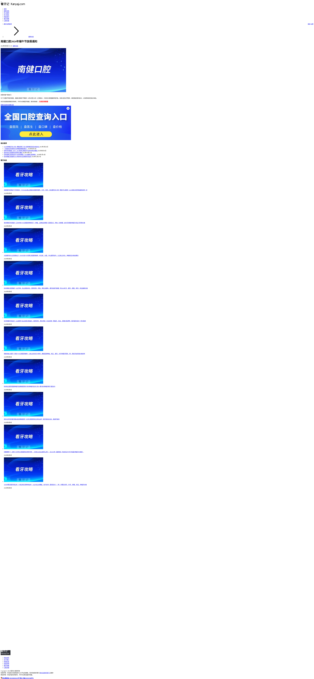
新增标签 (6, 661)
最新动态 (6, 11)
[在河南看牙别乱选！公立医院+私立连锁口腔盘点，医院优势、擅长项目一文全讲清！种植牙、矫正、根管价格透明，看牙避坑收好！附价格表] (23, 318)
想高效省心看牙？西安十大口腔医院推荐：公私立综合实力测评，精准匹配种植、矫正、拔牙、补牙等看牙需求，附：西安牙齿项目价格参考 (44, 353)
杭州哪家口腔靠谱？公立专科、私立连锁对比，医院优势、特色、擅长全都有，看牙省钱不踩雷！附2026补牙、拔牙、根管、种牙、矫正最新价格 (46, 288)
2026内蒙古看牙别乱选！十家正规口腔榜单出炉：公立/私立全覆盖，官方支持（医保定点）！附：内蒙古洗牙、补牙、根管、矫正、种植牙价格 (45, 484)
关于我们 (6, 660)
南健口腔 (3, 105)
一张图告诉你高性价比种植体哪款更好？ (16, 148)
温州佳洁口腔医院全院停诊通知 (13, 152)
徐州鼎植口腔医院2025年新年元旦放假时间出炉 (18, 156)
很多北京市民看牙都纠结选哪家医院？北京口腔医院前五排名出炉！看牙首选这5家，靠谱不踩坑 (32, 419)
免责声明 (6, 663)
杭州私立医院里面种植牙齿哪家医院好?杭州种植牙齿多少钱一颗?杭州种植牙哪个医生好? (29, 386)
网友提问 (6, 17)
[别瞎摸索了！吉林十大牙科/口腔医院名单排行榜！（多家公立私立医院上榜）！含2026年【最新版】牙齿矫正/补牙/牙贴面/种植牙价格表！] (23, 448)
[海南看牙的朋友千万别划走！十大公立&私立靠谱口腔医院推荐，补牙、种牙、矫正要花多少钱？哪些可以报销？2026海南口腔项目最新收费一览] (23, 187)
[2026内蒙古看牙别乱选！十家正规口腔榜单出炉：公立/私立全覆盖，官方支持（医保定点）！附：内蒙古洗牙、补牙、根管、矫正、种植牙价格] (23, 481)
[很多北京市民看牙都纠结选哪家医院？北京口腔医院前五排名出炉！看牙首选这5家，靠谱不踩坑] (23, 416)
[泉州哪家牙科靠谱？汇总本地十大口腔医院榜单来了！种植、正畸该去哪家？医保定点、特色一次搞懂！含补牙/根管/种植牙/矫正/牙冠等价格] (23, 219)
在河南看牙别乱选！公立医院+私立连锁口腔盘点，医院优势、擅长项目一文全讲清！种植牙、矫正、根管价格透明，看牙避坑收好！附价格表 (45, 321)
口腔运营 (6, 667)
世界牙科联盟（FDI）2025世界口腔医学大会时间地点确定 (21, 150)
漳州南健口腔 (10, 105)
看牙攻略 (6, 18)
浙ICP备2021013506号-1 (27, 678)
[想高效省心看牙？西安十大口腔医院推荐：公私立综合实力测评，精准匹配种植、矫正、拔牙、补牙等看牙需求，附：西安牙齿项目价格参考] (23, 350)
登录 (309, 24)
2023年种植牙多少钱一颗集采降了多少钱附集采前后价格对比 (22, 146)
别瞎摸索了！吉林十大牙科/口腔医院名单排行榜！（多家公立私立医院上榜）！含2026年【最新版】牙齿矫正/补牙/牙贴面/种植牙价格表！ (44, 452)
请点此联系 (43, 673)
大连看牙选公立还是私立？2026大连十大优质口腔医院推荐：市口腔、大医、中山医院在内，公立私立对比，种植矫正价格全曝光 (41, 255)
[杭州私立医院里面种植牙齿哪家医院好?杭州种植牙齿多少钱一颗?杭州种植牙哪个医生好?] (23, 383)
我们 (47, 673)
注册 (312, 24)
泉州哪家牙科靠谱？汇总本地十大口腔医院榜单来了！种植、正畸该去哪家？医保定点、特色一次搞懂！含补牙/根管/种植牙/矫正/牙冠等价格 (44, 222)
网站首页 (6, 658)
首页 (5, 9)
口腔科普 (6, 20)
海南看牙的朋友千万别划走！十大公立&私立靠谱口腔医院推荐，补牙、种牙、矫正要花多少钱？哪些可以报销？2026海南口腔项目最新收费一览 (45, 190)
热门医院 (6, 13)
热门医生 (6, 15)
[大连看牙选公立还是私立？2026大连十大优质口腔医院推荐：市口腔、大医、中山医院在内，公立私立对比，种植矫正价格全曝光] (23, 252)
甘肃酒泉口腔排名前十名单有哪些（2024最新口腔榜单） (20, 154)
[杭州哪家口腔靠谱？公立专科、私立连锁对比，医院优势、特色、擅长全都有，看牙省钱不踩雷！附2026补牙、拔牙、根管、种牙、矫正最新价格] (23, 285)
